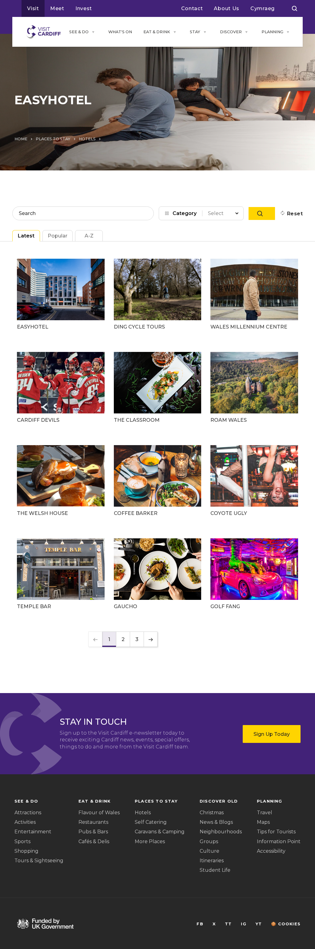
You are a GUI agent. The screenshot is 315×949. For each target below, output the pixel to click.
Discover (231, 32)
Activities (25, 822)
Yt (259, 924)
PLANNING (272, 32)
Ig (243, 924)
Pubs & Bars (93, 832)
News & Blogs (216, 822)
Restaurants (93, 822)
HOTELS (87, 139)
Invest (83, 8)
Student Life (215, 870)
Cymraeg (262, 8)
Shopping (26, 851)
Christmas (212, 812)
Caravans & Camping (160, 832)
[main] (157, 474)
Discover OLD (219, 801)
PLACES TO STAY (53, 139)
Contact (192, 8)
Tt (228, 924)
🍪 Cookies (286, 924)
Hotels (143, 812)
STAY (195, 32)
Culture (209, 851)
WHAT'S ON (120, 32)
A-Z (89, 236)
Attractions (27, 812)
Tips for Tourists (276, 832)
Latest (26, 236)
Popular (57, 236)
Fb (200, 924)
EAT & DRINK (156, 32)
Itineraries (212, 860)
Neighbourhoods (221, 832)
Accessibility (271, 851)
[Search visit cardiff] (294, 8)
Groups (209, 841)
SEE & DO (79, 32)
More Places (150, 841)
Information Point (279, 841)
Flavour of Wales (99, 812)
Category (185, 213)
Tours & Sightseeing (38, 860)
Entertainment (32, 832)
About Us (226, 8)
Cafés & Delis (93, 841)
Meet (57, 8)
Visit (33, 8)
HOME (20, 139)
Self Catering (151, 822)
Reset (295, 214)
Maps (263, 822)
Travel (264, 812)
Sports (22, 841)
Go (262, 213)
